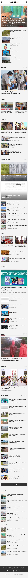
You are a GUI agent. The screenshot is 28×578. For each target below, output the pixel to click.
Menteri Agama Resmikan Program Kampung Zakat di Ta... (17, 226)
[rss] (19, 571)
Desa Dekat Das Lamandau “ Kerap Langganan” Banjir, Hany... (15, 428)
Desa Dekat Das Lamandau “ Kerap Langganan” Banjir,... (17, 540)
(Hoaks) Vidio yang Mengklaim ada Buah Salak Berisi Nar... (16, 477)
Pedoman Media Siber (9, 568)
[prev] (2, 16)
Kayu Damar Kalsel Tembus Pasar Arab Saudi (17, 213)
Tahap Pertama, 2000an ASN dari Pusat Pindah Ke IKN (14, 92)
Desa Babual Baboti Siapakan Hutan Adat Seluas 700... (15, 529)
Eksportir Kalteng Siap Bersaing (7, 245)
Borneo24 (2, 114)
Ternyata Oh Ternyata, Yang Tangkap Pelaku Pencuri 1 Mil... (6, 132)
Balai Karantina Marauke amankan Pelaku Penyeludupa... (16, 512)
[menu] (1, 2)
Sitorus (3, 25)
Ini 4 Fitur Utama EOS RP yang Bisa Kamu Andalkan (17, 326)
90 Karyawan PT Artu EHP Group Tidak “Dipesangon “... (13, 196)
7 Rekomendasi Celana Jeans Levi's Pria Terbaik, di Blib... (16, 305)
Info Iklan (22, 567)
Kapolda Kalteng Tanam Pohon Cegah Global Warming (16, 145)
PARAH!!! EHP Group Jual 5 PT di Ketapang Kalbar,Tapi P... (17, 463)
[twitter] (10, 571)
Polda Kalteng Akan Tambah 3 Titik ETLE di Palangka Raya (17, 259)
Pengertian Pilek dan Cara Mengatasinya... (16, 44)
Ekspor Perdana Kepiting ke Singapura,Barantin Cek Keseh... (15, 456)
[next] (25, 16)
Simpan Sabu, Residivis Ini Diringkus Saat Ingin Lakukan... (6, 112)
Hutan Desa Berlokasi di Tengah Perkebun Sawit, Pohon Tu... (17, 435)
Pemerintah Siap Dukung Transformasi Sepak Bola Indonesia (13, 387)
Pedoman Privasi (19, 568)
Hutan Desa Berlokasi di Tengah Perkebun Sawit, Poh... (16, 546)
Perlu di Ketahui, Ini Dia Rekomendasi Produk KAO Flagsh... (13, 288)
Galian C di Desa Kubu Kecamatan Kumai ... (15, 58)
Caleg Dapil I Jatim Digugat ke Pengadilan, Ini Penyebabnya (20, 132)
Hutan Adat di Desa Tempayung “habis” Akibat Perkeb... (17, 552)
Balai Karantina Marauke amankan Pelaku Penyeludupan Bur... (17, 138)
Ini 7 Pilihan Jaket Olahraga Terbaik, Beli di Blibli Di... (17, 319)
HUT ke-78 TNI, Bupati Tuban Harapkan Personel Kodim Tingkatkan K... (12, 359)
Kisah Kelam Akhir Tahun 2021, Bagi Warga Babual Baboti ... (17, 421)
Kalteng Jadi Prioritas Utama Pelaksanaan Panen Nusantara (15, 152)
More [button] (25, 159)
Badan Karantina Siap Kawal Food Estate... (17, 37)
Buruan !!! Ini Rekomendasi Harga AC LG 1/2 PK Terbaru (17, 298)
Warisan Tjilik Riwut (14, 51)
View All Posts (24, 395)
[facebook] (7, 571)
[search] (26, 2)
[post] (14, 16)
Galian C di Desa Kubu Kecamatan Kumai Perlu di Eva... (17, 501)
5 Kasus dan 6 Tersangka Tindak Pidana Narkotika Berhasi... (21, 112)
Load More (13, 484)
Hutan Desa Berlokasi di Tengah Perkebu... (18, 31)
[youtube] (16, 571)
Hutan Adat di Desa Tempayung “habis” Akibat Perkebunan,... (16, 442)
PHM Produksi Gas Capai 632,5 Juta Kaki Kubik (16, 208)
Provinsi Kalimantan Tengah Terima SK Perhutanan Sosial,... (21, 246)
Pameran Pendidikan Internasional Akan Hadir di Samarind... (16, 252)
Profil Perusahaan (7, 567)
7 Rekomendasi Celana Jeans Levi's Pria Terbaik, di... (15, 506)
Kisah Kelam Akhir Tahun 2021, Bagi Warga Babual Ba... (16, 534)
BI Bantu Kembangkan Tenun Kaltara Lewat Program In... (16, 220)
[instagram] (13, 571)
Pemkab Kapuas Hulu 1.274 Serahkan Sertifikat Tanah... (17, 202)
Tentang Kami (15, 567)
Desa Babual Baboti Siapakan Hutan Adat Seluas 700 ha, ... (17, 414)
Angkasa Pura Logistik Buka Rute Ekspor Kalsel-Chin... (15, 495)
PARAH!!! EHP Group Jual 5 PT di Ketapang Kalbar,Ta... (14, 176)
